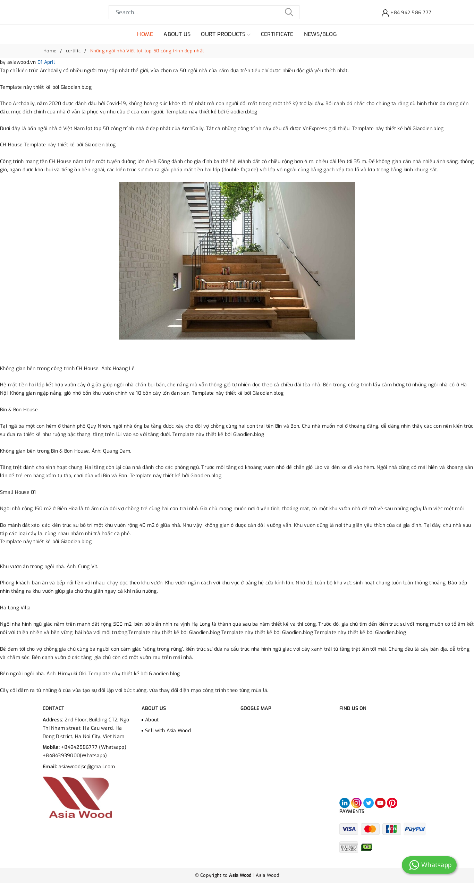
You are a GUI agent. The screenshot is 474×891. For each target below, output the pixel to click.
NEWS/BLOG (320, 34)
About (152, 720)
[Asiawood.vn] (77, 797)
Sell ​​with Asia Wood (168, 730)
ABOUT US (177, 34)
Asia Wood (267, 875)
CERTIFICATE (277, 34)
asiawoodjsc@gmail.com (87, 766)
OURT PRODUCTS (224, 34)
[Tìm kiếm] (289, 12)
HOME (145, 34)
